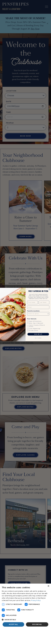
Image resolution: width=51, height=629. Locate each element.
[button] (25, 619)
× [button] (48, 586)
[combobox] (37, 313)
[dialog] (25, 606)
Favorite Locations (33, 311)
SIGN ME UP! (38, 334)
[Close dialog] (49, 289)
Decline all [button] (37, 624)
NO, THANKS (38, 337)
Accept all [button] (13, 624)
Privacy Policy (36, 600)
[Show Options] (48, 313)
